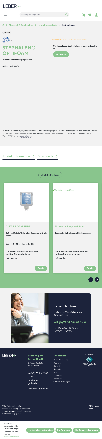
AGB (55, 372)
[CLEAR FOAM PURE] (26, 201)
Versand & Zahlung (60, 360)
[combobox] (42, 14)
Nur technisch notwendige (40, 430)
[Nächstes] (96, 279)
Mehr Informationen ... (12, 437)
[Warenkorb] (83, 14)
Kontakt (56, 366)
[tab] (18, 156)
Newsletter (57, 369)
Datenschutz (58, 378)
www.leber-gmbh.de (38, 388)
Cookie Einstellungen (61, 382)
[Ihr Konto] (96, 14)
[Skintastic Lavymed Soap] (75, 201)
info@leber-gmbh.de (34, 382)
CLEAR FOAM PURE (18, 226)
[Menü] (5, 14)
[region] (26, 98)
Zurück (7, 32)
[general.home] (3, 25)
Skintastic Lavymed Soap (69, 226)
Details (41, 268)
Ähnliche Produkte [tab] (50, 175)
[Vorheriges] (90, 279)
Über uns (57, 363)
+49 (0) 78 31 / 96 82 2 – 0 (38, 375)
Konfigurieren (63, 430)
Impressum (57, 375)
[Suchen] (66, 14)
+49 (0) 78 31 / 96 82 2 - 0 (69, 322)
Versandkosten (24, 409)
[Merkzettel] (90, 14)
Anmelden (61, 54)
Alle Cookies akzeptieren (86, 430)
